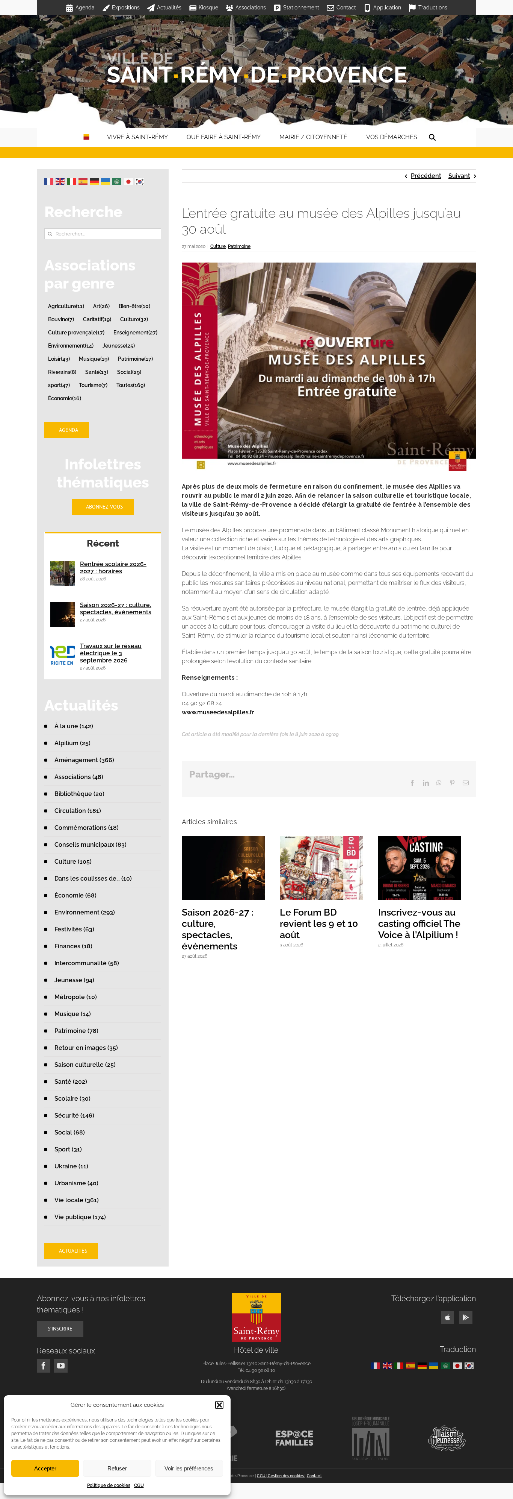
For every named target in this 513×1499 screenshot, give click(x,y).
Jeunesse (119, 345)
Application (387, 8)
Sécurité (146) (74, 1115)
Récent (103, 543)
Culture (218, 246)
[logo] (256, 1295)
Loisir (59, 358)
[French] (50, 181)
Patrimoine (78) (76, 1030)
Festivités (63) (74, 929)
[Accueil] (256, 68)
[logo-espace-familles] (294, 1433)
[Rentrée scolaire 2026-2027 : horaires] (62, 573)
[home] (86, 137)
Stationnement (301, 8)
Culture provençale (76, 332)
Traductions (432, 8)
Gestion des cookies (286, 1476)
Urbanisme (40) (76, 1183)
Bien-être (134, 306)
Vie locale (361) (76, 1200)
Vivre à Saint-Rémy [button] (137, 137)
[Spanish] (84, 181)
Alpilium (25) (72, 743)
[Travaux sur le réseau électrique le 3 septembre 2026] (62, 655)
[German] (95, 181)
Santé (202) (70, 1081)
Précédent (426, 175)
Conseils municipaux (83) (90, 844)
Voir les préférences (188, 1468)
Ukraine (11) (71, 1166)
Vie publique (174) (80, 1217)
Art (101, 306)
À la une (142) (73, 726)
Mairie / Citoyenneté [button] (313, 137)
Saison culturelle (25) (85, 1064)
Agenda (85, 8)
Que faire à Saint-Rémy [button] (224, 137)
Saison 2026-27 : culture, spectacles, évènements (225, 927)
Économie (64, 398)
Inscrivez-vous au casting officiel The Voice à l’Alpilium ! (429, 927)
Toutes (130, 385)
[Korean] (140, 181)
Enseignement (135, 332)
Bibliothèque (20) (79, 793)
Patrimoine (239, 246)
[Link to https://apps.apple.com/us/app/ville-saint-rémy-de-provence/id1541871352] (447, 1317)
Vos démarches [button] (391, 137)
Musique (94, 358)
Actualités (169, 8)
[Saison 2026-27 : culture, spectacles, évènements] (62, 614)
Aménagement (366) (84, 760)
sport (59, 385)
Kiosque (208, 8)
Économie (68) (75, 895)
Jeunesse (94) (74, 980)
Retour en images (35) (86, 1047)
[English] (61, 181)
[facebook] (43, 1366)
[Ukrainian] (106, 181)
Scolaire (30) (72, 1098)
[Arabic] (118, 181)
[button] (219, 1405)
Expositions (126, 8)
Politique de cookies (108, 1485)
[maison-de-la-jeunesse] (447, 1428)
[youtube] (61, 1366)
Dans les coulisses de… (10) (93, 878)
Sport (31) (68, 1149)
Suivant (459, 175)
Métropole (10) (75, 997)
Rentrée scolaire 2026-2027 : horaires (113, 567)
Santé (96, 372)
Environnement (71, 345)
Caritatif (97, 319)
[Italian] (72, 181)
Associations (250, 8)
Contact (346, 8)
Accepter (45, 1468)
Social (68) (69, 1132)
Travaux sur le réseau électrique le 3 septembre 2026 (111, 653)
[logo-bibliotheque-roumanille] (370, 1419)
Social (129, 372)
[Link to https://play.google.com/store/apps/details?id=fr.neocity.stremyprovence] (465, 1317)
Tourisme (93, 385)
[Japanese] (129, 181)
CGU (139, 1485)
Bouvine (61, 319)
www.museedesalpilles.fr (218, 712)
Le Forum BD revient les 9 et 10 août (324, 927)
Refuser (117, 1468)
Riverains (62, 372)
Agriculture (66, 306)
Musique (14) (72, 1014)
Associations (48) (78, 777)
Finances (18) (73, 946)
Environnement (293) (84, 912)
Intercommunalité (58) (86, 963)
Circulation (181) (77, 810)
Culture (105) (73, 861)
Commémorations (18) (86, 827)
